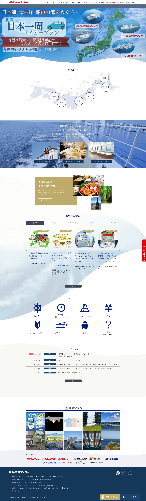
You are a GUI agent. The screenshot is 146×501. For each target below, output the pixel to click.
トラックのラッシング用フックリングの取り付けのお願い (33, 485)
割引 (54, 223)
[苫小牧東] (75, 106)
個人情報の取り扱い (51, 488)
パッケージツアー (111, 223)
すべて (35, 223)
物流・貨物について (19, 479)
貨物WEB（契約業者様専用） (42, 479)
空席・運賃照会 (111, 497)
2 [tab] (73, 277)
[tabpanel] (73, 251)
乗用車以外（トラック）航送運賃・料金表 (27, 482)
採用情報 (41, 476)
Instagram (75, 407)
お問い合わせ (16, 476)
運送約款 (67, 488)
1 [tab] (70, 277)
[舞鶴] (30, 106)
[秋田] (57, 106)
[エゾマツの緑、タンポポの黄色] (92, 421)
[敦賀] (39, 106)
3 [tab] (76, 277)
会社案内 (29, 476)
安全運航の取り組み (56, 476)
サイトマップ (16, 491)
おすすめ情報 (73, 223)
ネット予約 (132, 497)
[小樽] (66, 106)
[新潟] (48, 106)
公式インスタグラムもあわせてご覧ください (128, 473)
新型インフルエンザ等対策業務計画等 (25, 488)
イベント (91, 223)
